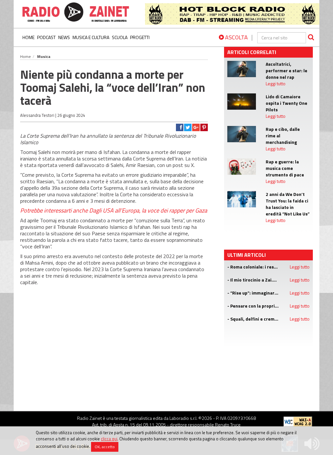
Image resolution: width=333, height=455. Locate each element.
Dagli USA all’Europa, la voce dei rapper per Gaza (148, 210)
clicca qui (109, 438)
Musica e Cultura (91, 37)
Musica (43, 56)
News (64, 37)
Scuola (119, 37)
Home (28, 37)
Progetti (140, 37)
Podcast (46, 37)
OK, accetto (105, 447)
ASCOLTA (236, 37)
